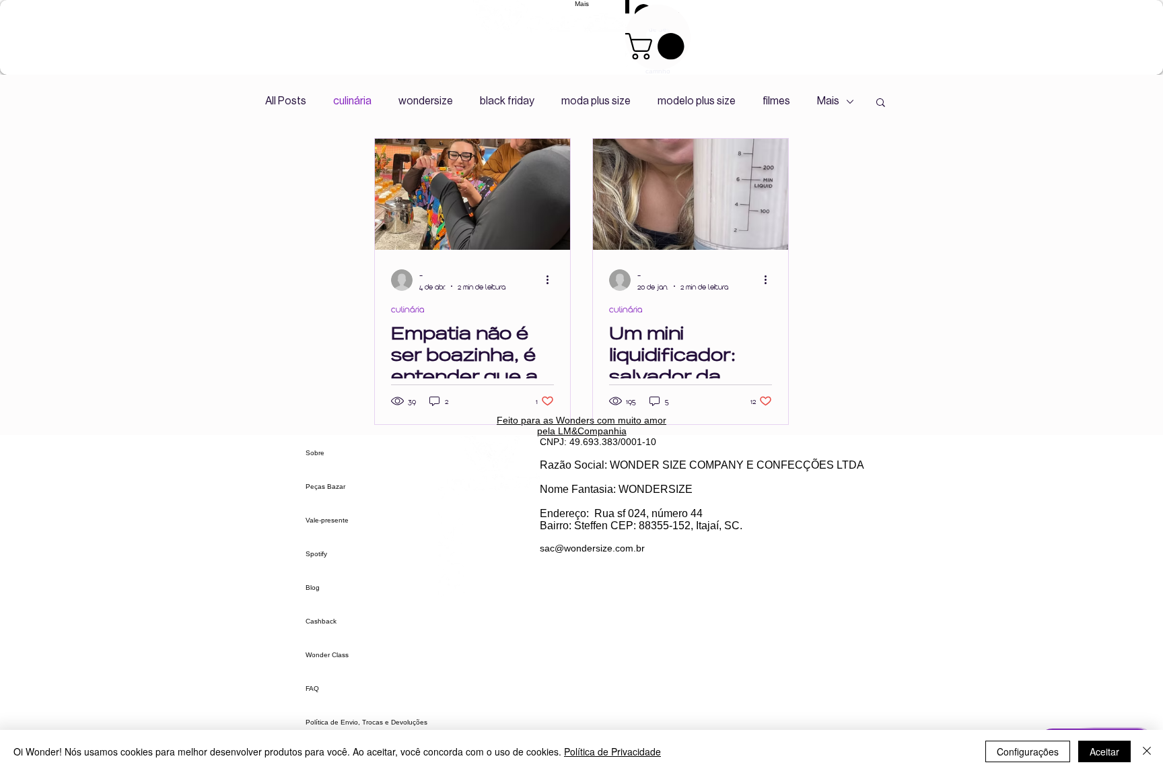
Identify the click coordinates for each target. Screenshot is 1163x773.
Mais (828, 101)
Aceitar (1104, 751)
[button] (880, 103)
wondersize (425, 101)
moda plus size (596, 101)
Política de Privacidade (612, 751)
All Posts (285, 101)
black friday (507, 101)
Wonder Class (327, 655)
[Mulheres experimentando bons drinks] (472, 194)
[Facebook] (489, 559)
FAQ (312, 688)
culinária (352, 101)
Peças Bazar (325, 486)
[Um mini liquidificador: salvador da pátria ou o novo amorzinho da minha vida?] (690, 194)
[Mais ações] (552, 280)
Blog (313, 587)
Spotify (316, 554)
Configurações (1028, 751)
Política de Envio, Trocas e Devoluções (366, 722)
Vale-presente (327, 520)
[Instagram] (489, 507)
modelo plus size (697, 101)
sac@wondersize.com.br (592, 548)
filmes (776, 101)
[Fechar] (1147, 751)
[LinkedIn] (489, 585)
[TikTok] (489, 533)
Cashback (321, 621)
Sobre (315, 453)
